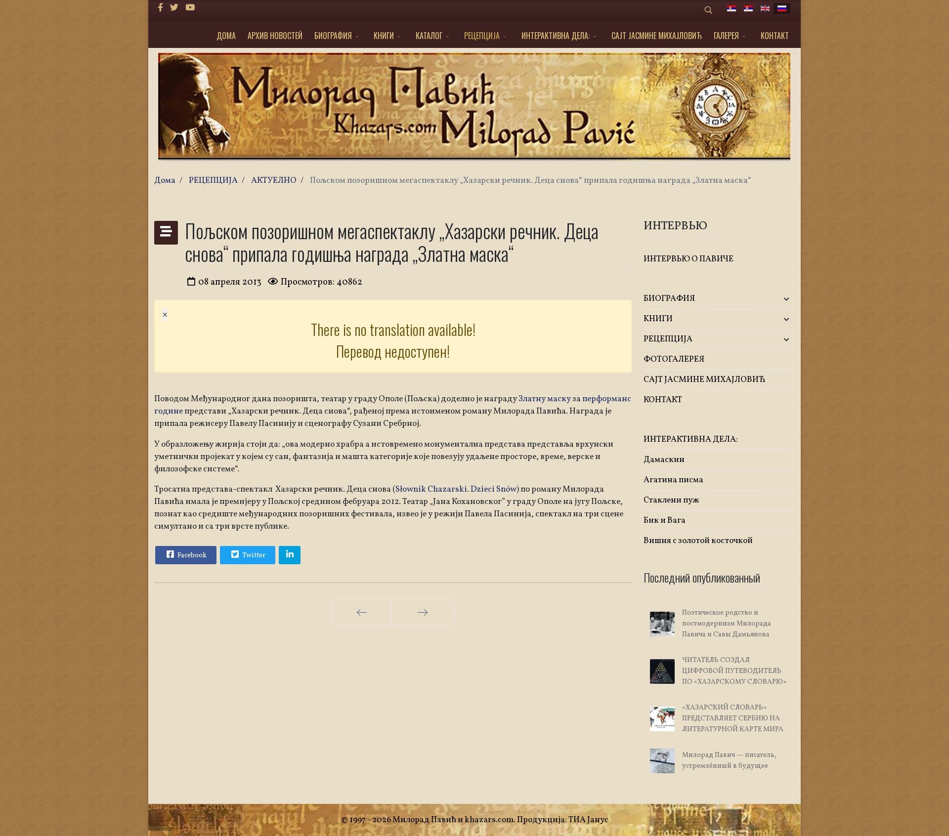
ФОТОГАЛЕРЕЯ (674, 359)
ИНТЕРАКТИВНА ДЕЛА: (555, 36)
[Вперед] (422, 612)
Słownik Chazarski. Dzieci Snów (456, 489)
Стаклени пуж (671, 500)
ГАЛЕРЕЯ (726, 36)
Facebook (191, 555)
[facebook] (160, 8)
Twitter (253, 555)
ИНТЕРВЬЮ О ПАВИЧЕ (688, 259)
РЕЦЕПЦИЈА (482, 36)
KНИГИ (384, 36)
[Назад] (362, 612)
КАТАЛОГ (429, 36)
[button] (770, 299)
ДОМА (226, 36)
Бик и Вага (665, 520)
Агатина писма (673, 480)
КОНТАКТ (775, 36)
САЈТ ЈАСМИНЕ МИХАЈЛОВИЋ (656, 36)
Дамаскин (664, 459)
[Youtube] (190, 8)
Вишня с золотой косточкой (698, 540)
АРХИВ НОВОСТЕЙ (275, 36)
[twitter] (174, 8)
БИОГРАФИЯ (333, 36)
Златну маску (544, 399)
